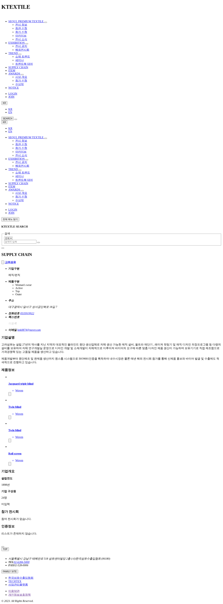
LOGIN (12, 93)
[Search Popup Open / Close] (2, 248)
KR (4, 103)
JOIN (11, 96)
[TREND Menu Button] (20, 54)
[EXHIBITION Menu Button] (26, 43)
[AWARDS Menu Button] (22, 74)
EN (10, 112)
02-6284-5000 (21, 562)
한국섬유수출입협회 (20, 577)
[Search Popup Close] (2, 546)
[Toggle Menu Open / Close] (15, 119)
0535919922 (27, 313)
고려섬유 (10, 262)
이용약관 (14, 591)
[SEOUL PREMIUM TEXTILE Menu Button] (45, 22)
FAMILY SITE (10, 571)
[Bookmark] (2, 262)
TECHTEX (14, 581)
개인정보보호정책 (19, 594)
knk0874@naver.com (29, 329)
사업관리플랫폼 (18, 584)
